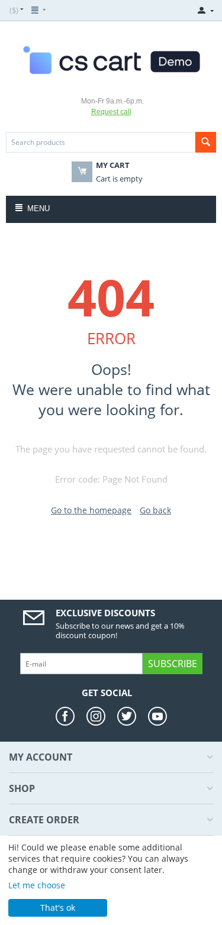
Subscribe (172, 663)
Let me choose (36, 885)
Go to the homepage (91, 510)
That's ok (57, 907)
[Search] (205, 142)
